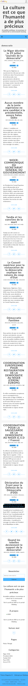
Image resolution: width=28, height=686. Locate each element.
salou (21, 120)
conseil (5, 175)
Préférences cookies (21, 683)
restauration (21, 175)
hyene (15, 224)
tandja (21, 224)
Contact (7, 681)
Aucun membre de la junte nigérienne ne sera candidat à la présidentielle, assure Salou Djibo (14, 110)
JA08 (14, 602)
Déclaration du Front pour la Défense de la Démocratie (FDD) (14, 488)
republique (14, 497)
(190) (6, 660)
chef (7, 120)
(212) (7, 658)
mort (18, 224)
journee (21, 60)
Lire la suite (14, 90)
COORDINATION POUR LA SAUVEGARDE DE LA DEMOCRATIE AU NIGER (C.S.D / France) (14, 433)
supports (22, 552)
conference (10, 60)
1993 (5, 60)
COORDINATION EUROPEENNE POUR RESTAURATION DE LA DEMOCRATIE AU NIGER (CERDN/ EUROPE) (14, 373)
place (21, 322)
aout (4, 385)
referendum (21, 495)
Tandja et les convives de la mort (14, 219)
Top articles (23, 679)
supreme (14, 177)
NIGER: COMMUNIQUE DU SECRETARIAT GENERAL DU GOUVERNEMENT (14, 166)
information (14, 322)
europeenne (19, 385)
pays (18, 322)
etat (18, 120)
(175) (6, 662)
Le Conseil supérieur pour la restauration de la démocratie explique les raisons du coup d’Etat (14, 270)
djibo (15, 120)
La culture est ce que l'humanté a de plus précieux (14, 17)
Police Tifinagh (7, 643)
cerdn (7, 385)
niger (17, 279)
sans (22, 442)
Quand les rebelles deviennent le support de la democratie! (14, 545)
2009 (5, 495)
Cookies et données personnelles (9, 683)
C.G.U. (20, 681)
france (15, 442)
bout (6, 224)
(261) (8, 656)
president (15, 175)
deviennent (12, 552)
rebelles (17, 552)
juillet (14, 62)
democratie (16, 60)
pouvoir (14, 324)
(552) (6, 654)
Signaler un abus (13, 681)
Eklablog (25, 675)
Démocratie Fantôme (14, 319)
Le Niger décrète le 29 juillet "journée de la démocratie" (14, 55)
